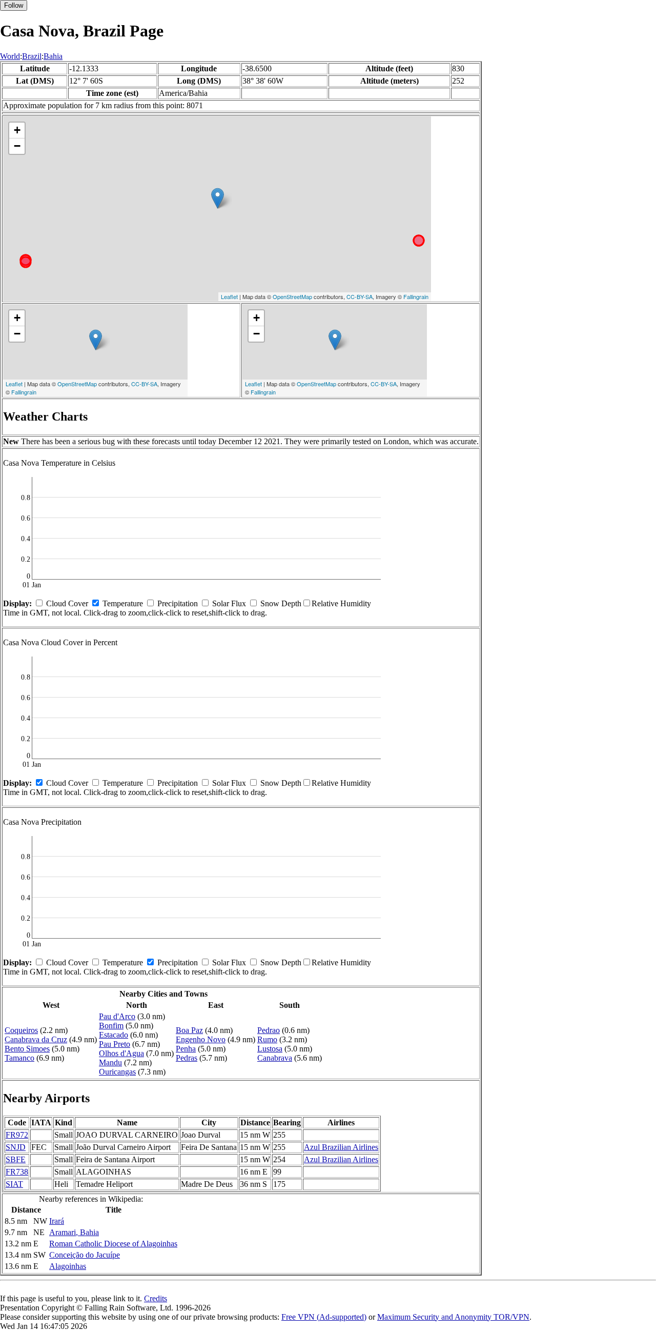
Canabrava (274, 1058)
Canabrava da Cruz (36, 1039)
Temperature (122, 603)
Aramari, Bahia (74, 1232)
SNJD (16, 1147)
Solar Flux (229, 603)
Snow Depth (280, 603)
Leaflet (229, 296)
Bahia (53, 56)
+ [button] (17, 130)
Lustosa (269, 1048)
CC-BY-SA (359, 296)
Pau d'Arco (117, 1016)
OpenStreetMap (292, 296)
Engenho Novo (200, 1039)
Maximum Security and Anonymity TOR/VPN (453, 1317)
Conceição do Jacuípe (84, 1254)
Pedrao (268, 1030)
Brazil (32, 56)
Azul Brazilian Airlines (341, 1147)
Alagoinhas (67, 1266)
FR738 (17, 1171)
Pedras (186, 1058)
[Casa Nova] (217, 198)
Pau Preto (114, 1044)
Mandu (110, 1062)
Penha (186, 1048)
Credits (155, 1298)
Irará (56, 1221)
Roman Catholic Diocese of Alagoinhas (113, 1243)
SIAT (14, 1184)
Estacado (113, 1034)
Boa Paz (189, 1030)
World (10, 56)
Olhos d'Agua (121, 1053)
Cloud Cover (67, 603)
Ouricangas (117, 1071)
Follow (13, 5)
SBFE (16, 1159)
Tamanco (19, 1058)
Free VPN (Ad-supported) (323, 1317)
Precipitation (177, 603)
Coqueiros (21, 1030)
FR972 (17, 1134)
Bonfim (111, 1025)
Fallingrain (415, 296)
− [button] (17, 146)
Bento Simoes (27, 1048)
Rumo (267, 1039)
